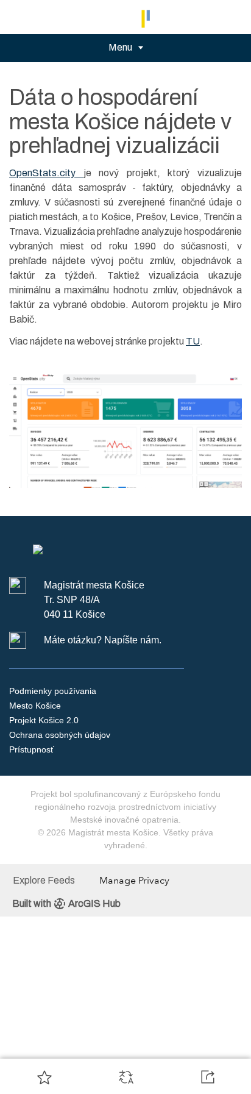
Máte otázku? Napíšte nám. (102, 640)
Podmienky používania (52, 691)
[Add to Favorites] (44, 1077)
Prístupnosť (31, 749)
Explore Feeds (44, 880)
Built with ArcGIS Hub (66, 903)
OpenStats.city (46, 173)
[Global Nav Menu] (17, 17)
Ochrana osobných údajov (59, 735)
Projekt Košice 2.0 (44, 720)
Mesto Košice (35, 705)
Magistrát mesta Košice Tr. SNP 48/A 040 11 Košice (94, 600)
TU (193, 341)
